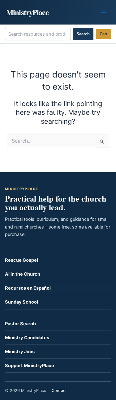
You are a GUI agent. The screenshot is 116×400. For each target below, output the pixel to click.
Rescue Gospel (21, 260)
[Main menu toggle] (103, 12)
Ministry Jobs (20, 351)
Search (83, 34)
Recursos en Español (28, 288)
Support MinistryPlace (29, 365)
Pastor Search (20, 324)
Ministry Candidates (27, 337)
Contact (59, 390)
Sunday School (21, 302)
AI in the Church (22, 274)
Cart (103, 34)
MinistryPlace (27, 12)
